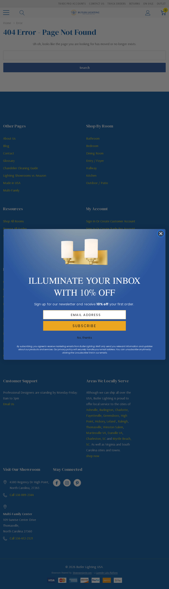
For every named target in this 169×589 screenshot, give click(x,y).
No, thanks (84, 338)
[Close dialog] (161, 234)
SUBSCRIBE (85, 325)
